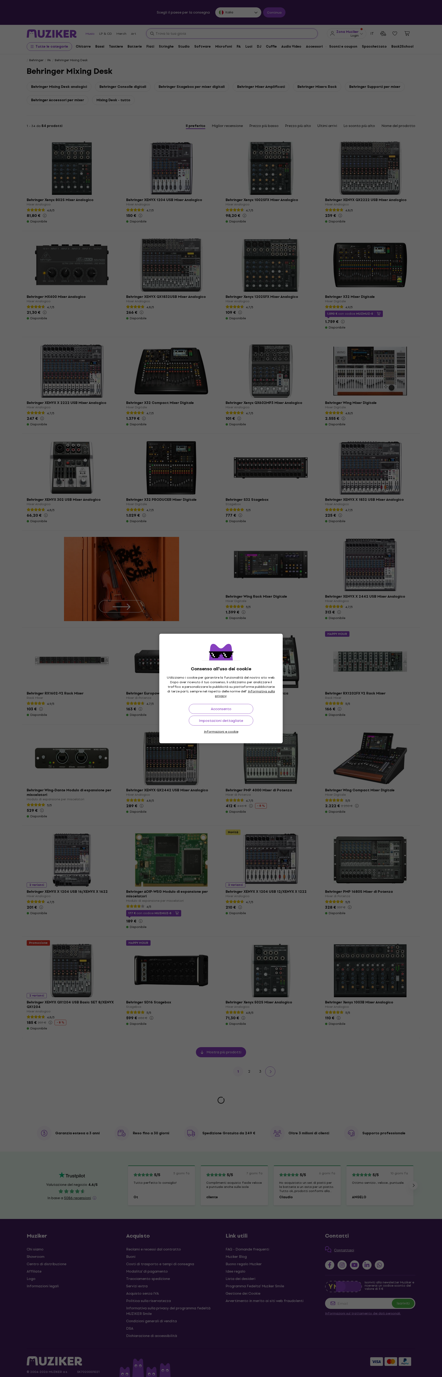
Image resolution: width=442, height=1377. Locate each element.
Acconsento (221, 709)
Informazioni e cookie (221, 731)
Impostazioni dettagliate (221, 720)
